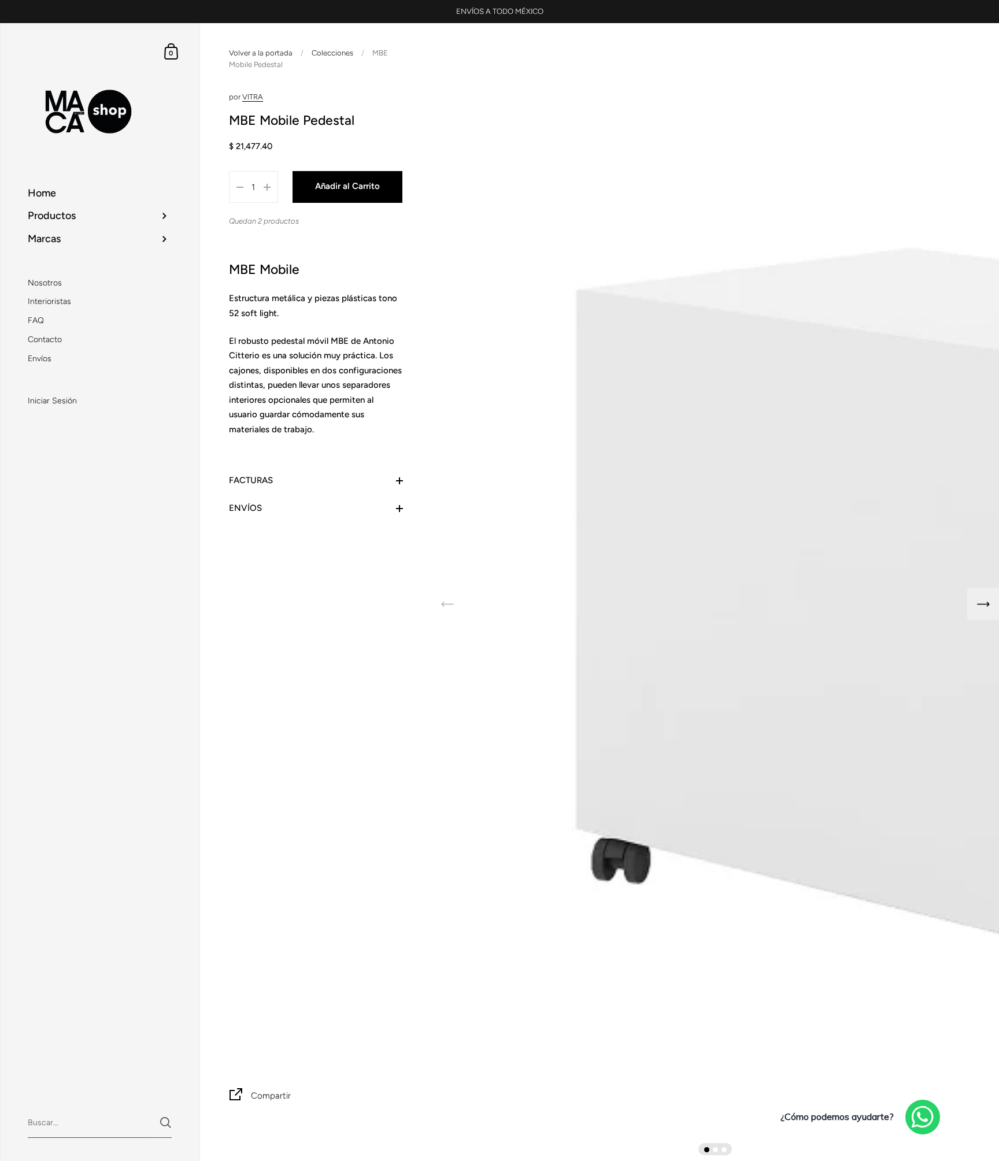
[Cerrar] (661, 518)
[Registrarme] (621, 615)
